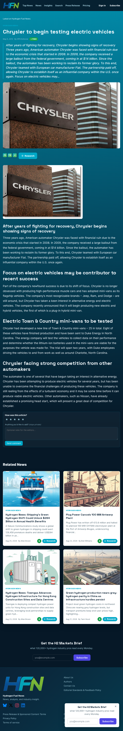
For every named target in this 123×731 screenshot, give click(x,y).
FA (5, 155)
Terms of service (11, 722)
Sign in (102, 5)
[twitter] (11, 705)
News (38, 5)
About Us (68, 677)
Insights (48, 5)
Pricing (86, 5)
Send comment (14, 443)
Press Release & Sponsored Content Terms (24, 714)
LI (15, 155)
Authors (68, 681)
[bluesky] (5, 705)
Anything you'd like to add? (23, 424)
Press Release (73, 5)
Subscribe (115, 5)
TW (9, 155)
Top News (28, 5)
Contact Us (69, 685)
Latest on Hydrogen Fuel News (16, 18)
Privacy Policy (9, 718)
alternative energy (84, 300)
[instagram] (17, 705)
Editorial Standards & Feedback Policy (82, 690)
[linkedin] (23, 705)
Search (59, 5)
